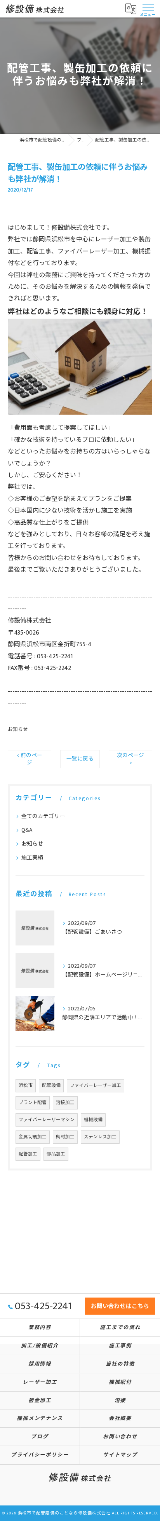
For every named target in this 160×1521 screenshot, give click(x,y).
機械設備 (93, 1119)
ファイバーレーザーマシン (47, 1119)
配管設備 (51, 1085)
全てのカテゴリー (43, 816)
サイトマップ (120, 1455)
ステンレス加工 (100, 1137)
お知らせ (18, 730)
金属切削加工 (33, 1137)
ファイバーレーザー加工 (95, 1085)
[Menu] (148, 8)
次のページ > (130, 759)
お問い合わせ (57, 558)
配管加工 (28, 1154)
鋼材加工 (65, 1137)
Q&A (26, 829)
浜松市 (26, 1085)
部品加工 (56, 1154)
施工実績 (32, 857)
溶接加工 (65, 1102)
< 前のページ (29, 759)
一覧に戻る (80, 759)
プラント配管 (33, 1102)
